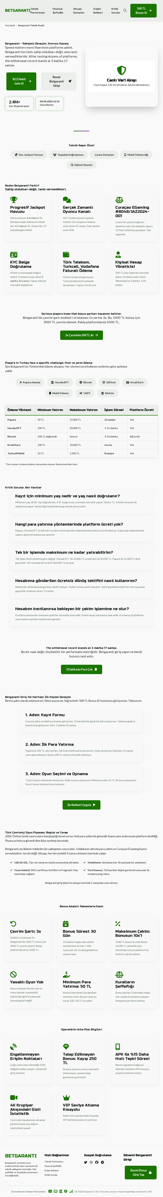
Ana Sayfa (10, 25)
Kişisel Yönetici (83, 164)
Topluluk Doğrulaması (71, 154)
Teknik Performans (38, 10)
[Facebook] (96, 1162)
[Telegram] (102, 1162)
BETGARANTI (18, 10)
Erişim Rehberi (98, 10)
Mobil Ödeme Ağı (138, 154)
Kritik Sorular (115, 10)
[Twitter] (85, 1162)
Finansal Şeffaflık (58, 10)
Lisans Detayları (104, 154)
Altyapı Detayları (78, 10)
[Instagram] (91, 1162)
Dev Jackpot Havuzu (31, 154)
